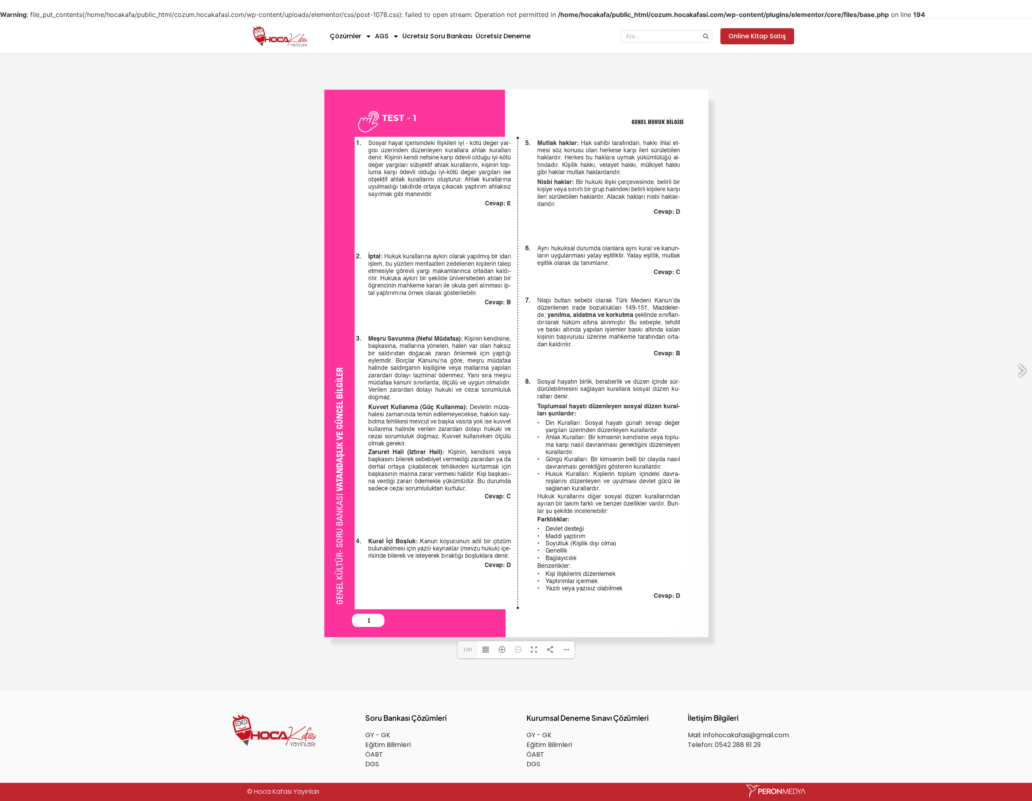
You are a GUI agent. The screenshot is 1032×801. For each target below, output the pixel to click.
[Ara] (705, 36)
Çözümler (345, 36)
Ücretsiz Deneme (503, 36)
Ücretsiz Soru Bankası (437, 36)
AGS (382, 36)
